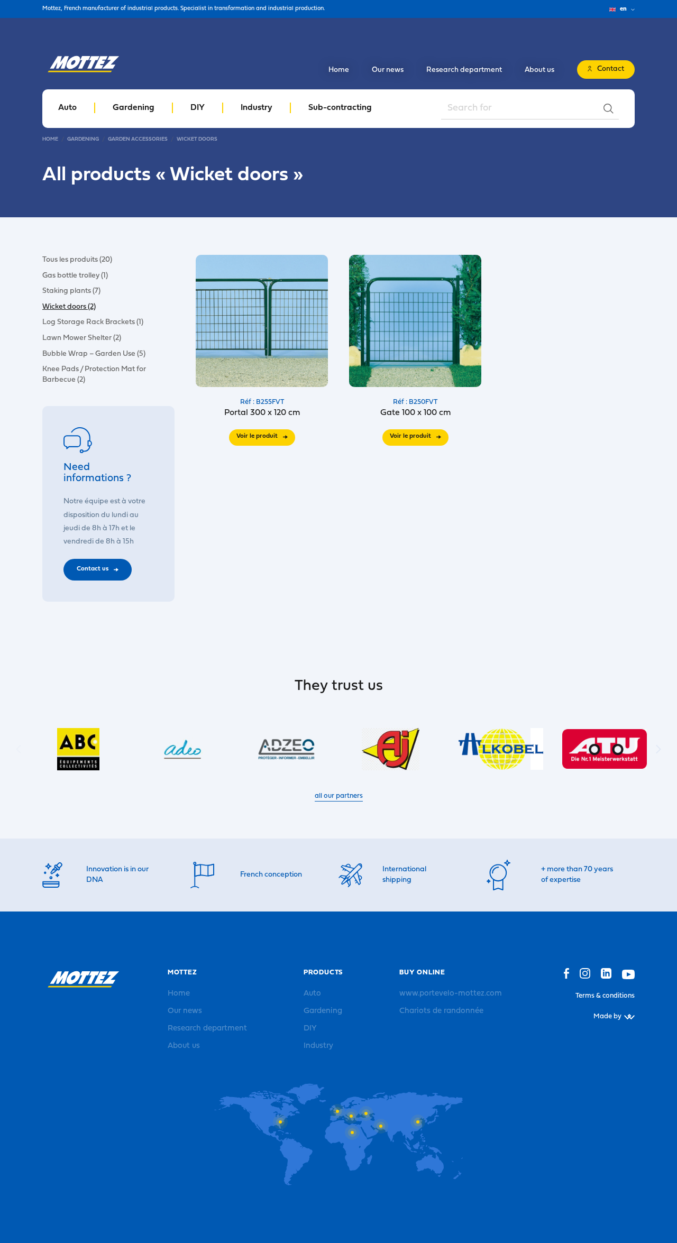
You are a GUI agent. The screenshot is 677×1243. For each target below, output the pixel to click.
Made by (607, 1016)
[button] (658, 748)
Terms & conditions (605, 995)
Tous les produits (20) (77, 260)
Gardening (83, 139)
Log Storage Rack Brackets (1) (92, 322)
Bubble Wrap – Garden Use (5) (93, 353)
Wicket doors (197, 139)
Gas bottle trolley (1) (75, 275)
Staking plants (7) (71, 291)
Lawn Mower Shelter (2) (81, 338)
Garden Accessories (138, 139)
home (50, 139)
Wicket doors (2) (69, 306)
